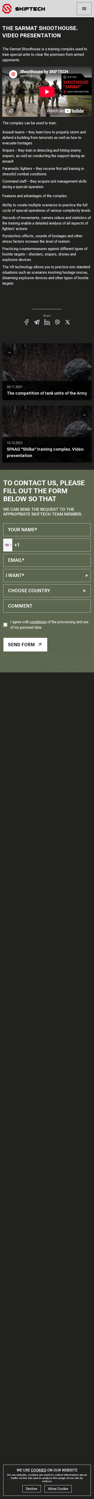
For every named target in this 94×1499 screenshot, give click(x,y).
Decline (31, 1489)
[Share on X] (67, 322)
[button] (7, 545)
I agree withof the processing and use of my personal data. (49, 625)
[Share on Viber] (57, 322)
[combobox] (8, 590)
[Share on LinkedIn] (47, 322)
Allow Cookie (58, 1489)
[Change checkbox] (5, 625)
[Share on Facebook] (26, 322)
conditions (38, 622)
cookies (38, 1470)
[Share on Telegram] (37, 322)
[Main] (23, 8)
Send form (21, 644)
